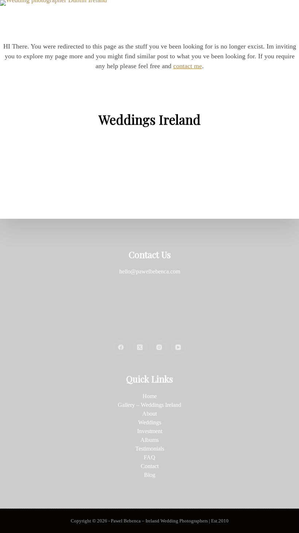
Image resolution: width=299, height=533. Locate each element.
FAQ (149, 457)
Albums (149, 440)
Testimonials (149, 449)
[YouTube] (178, 347)
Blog (149, 475)
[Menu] (295, 14)
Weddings (149, 422)
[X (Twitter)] (140, 347)
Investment (149, 431)
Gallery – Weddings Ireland (149, 405)
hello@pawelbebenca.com (149, 271)
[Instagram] (159, 347)
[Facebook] (121, 347)
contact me (187, 66)
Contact (150, 466)
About (149, 414)
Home (150, 396)
